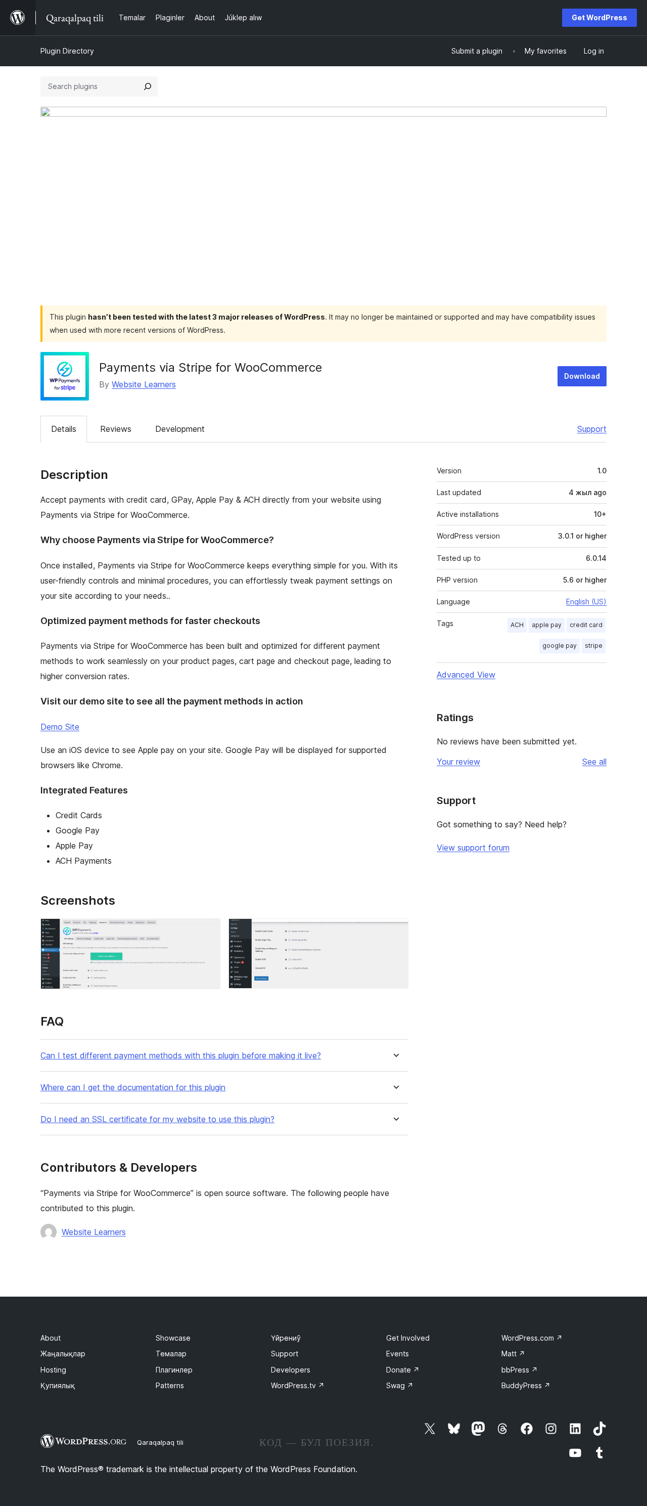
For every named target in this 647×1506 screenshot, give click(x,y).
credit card (586, 625)
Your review (458, 762)
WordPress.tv (298, 1385)
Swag (399, 1385)
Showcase (173, 1338)
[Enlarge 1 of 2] (207, 932)
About (50, 1338)
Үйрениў (286, 1338)
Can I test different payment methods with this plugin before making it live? (180, 1055)
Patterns (170, 1385)
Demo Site (59, 727)
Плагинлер (174, 1369)
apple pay (547, 625)
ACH (517, 625)
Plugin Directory (67, 51)
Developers (290, 1369)
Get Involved (408, 1338)
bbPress (519, 1369)
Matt (513, 1353)
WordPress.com (532, 1338)
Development (180, 429)
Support (592, 429)
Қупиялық (57, 1385)
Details (63, 429)
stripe (594, 645)
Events (397, 1353)
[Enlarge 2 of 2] (395, 932)
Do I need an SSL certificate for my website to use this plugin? (157, 1119)
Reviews (115, 429)
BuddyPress (525, 1385)
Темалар (171, 1353)
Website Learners (144, 384)
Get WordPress (599, 17)
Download (582, 376)
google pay (559, 645)
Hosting (53, 1369)
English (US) (586, 601)
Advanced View (466, 675)
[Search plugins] (147, 86)
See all (594, 762)
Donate (403, 1369)
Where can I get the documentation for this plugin (132, 1087)
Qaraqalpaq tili (160, 1442)
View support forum (473, 848)
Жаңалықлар (62, 1353)
